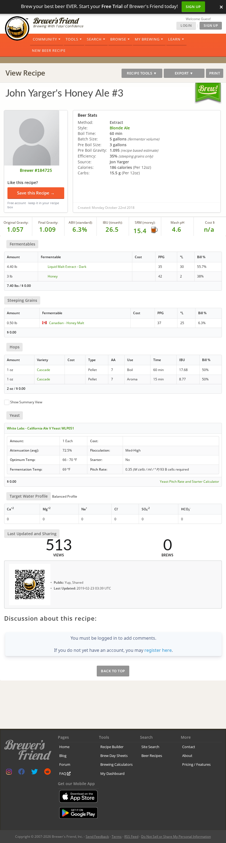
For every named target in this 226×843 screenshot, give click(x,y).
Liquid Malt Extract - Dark (67, 266)
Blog (62, 755)
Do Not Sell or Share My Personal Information (176, 836)
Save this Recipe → (36, 193)
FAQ (63, 773)
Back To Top (113, 670)
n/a (209, 229)
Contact (188, 746)
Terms (117, 836)
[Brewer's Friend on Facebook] (21, 772)
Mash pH (177, 222)
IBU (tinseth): (113, 222)
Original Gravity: (16, 222)
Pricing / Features (196, 764)
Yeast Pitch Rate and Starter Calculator (189, 482)
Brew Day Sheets (114, 755)
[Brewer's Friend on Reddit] (47, 772)
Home (64, 746)
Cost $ (210, 222)
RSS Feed (131, 836)
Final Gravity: (48, 222)
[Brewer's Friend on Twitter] (34, 772)
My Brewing (147, 39)
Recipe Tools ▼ (142, 73)
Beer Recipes (151, 755)
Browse (118, 39)
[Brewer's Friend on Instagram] (9, 772)
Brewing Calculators (116, 764)
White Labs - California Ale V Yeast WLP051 (40, 428)
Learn (174, 39)
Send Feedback (97, 836)
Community (45, 39)
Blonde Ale (120, 127)
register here (158, 650)
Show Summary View (26, 402)
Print (214, 73)
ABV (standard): (81, 222)
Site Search (150, 746)
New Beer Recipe (49, 50)
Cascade (43, 369)
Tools (72, 39)
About (187, 755)
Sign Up (193, 6)
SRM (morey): (145, 222)
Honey (53, 276)
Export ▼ (184, 73)
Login (186, 25)
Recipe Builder (111, 746)
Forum (64, 764)
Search (94, 39)
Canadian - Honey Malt (66, 323)
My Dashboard (112, 773)
